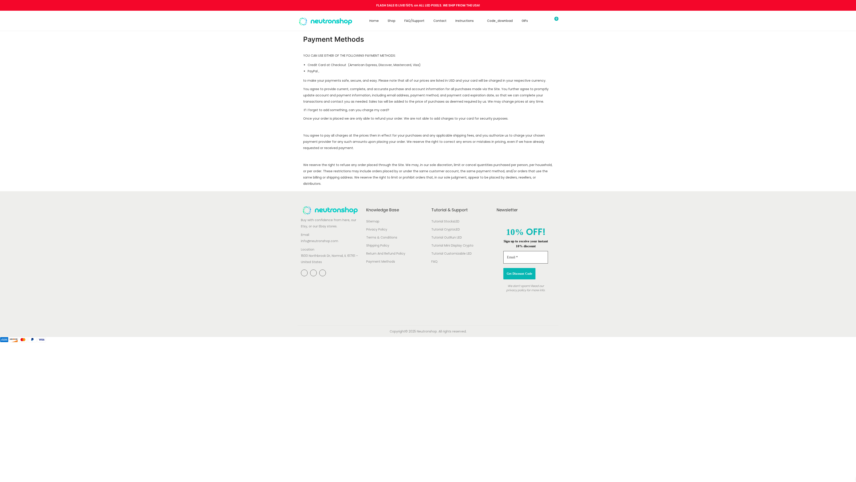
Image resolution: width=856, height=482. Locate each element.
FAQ (434, 261)
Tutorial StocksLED (445, 221)
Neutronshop (427, 331)
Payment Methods (380, 261)
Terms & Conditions (381, 237)
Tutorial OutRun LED (446, 237)
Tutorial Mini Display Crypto (452, 245)
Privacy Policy (376, 229)
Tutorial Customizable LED (451, 253)
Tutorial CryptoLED (445, 229)
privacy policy (516, 290)
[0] (553, 20)
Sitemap (372, 221)
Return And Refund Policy (385, 253)
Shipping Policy (377, 245)
